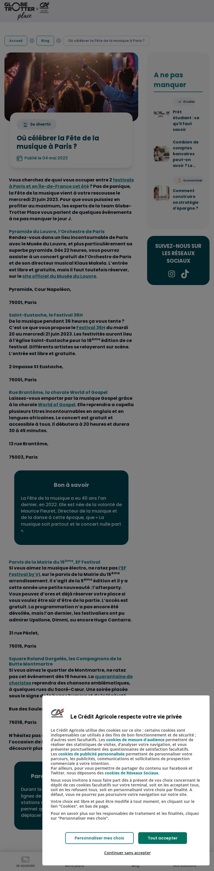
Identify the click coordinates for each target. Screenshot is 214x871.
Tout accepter (162, 838)
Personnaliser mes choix (99, 838)
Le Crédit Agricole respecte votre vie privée (126, 716)
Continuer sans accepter (127, 852)
